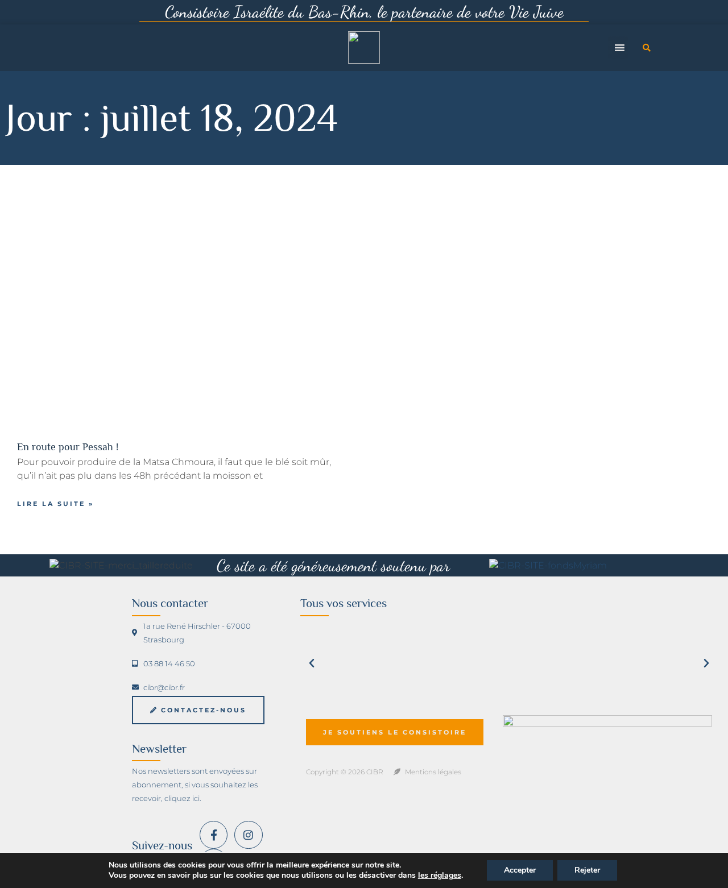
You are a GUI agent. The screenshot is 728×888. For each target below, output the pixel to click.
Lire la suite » (55, 504)
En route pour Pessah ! (67, 447)
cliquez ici (182, 798)
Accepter (520, 870)
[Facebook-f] (214, 835)
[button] (646, 47)
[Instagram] (248, 835)
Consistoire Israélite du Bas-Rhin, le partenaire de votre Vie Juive (364, 12)
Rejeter (587, 870)
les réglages (439, 875)
